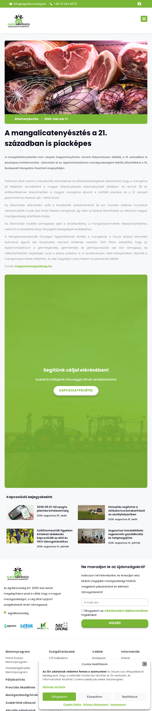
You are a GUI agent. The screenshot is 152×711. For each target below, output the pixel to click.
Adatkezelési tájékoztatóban (126, 611)
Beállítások (130, 696)
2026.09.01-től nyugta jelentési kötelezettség (53, 509)
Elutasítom (94, 696)
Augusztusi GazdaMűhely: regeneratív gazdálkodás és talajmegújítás (126, 534)
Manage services (54, 687)
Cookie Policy (72, 704)
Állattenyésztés (27, 119)
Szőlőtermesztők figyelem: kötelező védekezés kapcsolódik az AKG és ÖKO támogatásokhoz (55, 536)
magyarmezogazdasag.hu (33, 266)
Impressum (118, 704)
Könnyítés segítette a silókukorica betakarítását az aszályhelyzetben (126, 510)
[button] (144, 664)
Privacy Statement (95, 704)
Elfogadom (59, 696)
